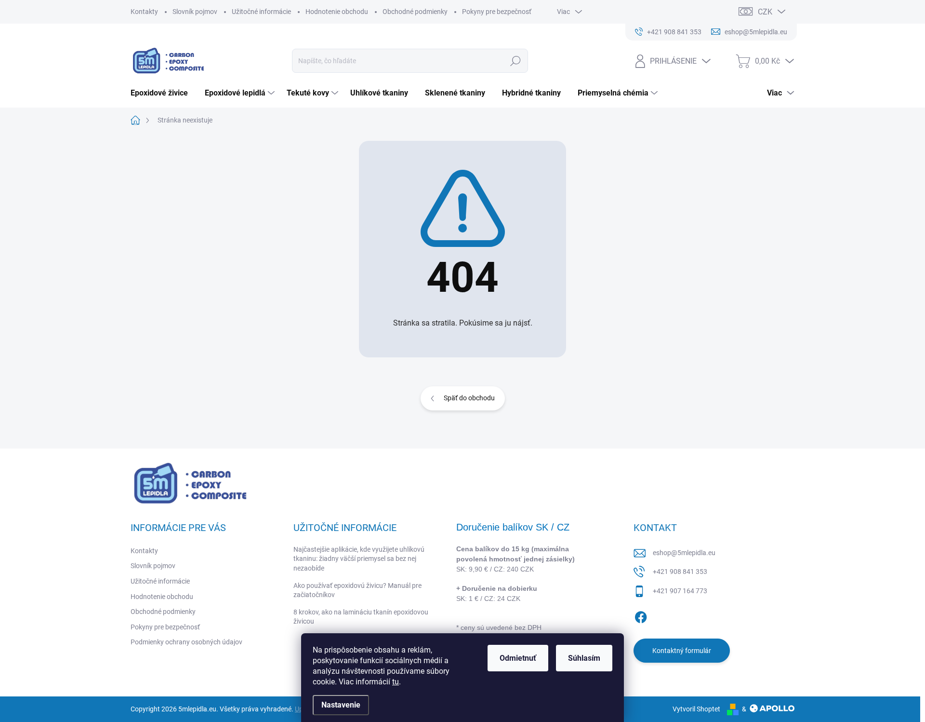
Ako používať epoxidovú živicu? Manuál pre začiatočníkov (357, 590)
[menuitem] (163, 93)
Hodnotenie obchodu (336, 11)
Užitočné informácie (261, 11)
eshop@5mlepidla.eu (684, 553)
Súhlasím (584, 658)
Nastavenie (340, 704)
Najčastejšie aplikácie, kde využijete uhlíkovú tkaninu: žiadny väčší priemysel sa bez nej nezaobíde (358, 558)
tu (395, 681)
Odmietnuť (518, 658)
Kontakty (144, 11)
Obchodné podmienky (415, 11)
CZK (765, 11)
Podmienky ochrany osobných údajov (186, 642)
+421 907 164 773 (680, 591)
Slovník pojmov (194, 11)
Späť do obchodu (469, 398)
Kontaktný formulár (681, 650)
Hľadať (515, 61)
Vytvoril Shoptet (696, 709)
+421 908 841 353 (680, 571)
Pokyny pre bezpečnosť (496, 11)
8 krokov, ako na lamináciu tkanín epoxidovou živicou (360, 617)
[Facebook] (641, 615)
